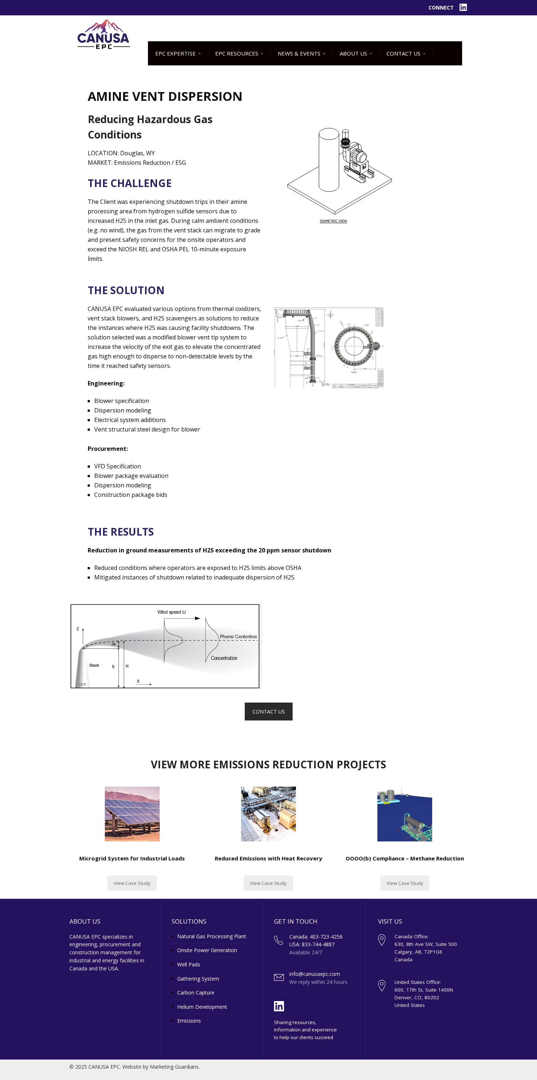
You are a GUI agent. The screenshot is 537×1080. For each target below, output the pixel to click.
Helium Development (202, 1006)
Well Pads (188, 964)
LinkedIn (464, 8)
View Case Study (132, 883)
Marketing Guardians (174, 1066)
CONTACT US (268, 711)
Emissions (189, 1020)
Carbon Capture (195, 992)
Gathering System (198, 978)
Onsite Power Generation (207, 950)
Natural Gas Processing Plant (211, 936)
